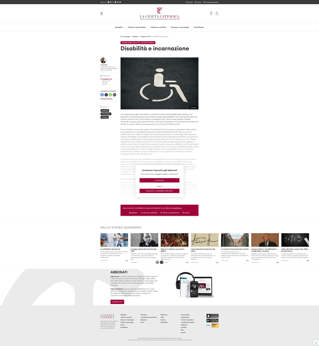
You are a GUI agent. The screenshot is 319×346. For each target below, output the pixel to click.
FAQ (182, 330)
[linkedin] (115, 2)
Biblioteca (164, 315)
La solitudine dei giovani (110, 249)
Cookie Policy (185, 317)
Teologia (104, 117)
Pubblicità (184, 325)
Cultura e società (158, 27)
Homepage (126, 36)
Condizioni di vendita (187, 322)
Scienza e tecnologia (180, 27)
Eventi (123, 325)
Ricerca (163, 320)
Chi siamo (144, 315)
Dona (142, 322)
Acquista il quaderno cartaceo (159, 191)
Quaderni (135, 36)
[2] (152, 149)
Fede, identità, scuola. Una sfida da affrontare (294, 250)
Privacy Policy (185, 315)
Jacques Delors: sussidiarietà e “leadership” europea (264, 250)
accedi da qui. (177, 208)
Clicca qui (159, 180)
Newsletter (164, 322)
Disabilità (105, 110)
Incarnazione (106, 114)
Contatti (183, 327)
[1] (182, 134)
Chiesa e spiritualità (137, 27)
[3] (160, 162)
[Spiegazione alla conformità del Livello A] (213, 325)
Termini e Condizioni (187, 320)
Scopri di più (117, 302)
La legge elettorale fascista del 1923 (143, 250)
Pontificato (199, 27)
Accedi (183, 332)
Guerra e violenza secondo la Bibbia (172, 250)
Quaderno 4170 (145, 36)
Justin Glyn (103, 65)
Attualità (119, 27)
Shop (162, 317)
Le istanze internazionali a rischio (235, 249)
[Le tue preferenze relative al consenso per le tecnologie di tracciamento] (316, 343)
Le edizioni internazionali (148, 317)
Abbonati (144, 320)
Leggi (126, 260)
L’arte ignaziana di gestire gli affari (203, 250)
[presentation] (157, 262)
